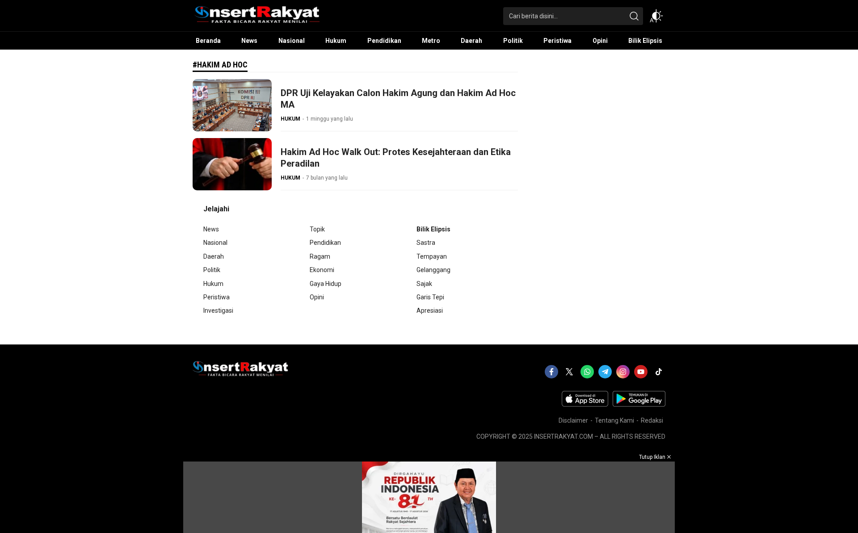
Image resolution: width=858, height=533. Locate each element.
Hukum (213, 283)
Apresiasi (429, 310)
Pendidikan (325, 242)
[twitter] (569, 371)
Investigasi (218, 310)
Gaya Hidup (325, 283)
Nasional (215, 242)
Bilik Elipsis (433, 229)
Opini (317, 297)
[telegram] (605, 371)
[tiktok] (658, 371)
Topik (317, 229)
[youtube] (641, 371)
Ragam (320, 256)
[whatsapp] (587, 371)
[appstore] (585, 404)
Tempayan (431, 256)
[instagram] (623, 371)
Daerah (213, 256)
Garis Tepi (430, 297)
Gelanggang (433, 269)
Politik (211, 269)
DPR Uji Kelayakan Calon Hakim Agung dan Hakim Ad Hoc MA (398, 99)
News (211, 229)
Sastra (425, 242)
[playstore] (639, 404)
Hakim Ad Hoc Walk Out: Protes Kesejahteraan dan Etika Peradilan (396, 158)
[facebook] (551, 371)
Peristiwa (216, 297)
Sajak (424, 283)
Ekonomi (322, 269)
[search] (634, 16)
